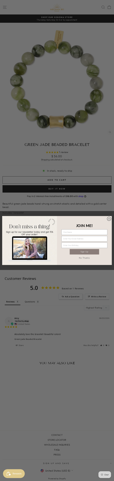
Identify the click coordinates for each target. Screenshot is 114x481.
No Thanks (84, 257)
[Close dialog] (109, 219)
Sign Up (84, 251)
